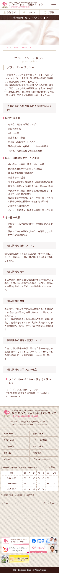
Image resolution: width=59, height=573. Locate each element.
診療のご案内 (38, 434)
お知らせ (11, 12)
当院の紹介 (8, 434)
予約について (9, 440)
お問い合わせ (38, 453)
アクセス (31, 12)
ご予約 (50, 12)
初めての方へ (38, 446)
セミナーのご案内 (40, 440)
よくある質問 (9, 446)
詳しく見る (50, 467)
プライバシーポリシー (41, 459)
